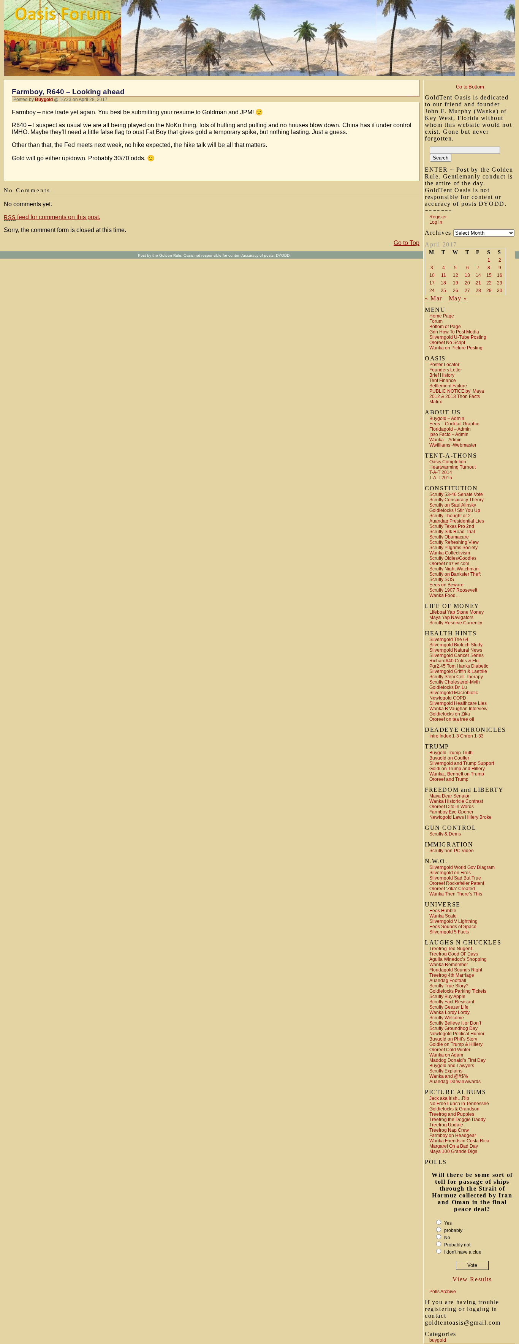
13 (467, 275)
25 (443, 290)
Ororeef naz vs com (449, 563)
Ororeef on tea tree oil (451, 719)
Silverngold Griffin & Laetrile (458, 671)
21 (478, 283)
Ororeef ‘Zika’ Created (452, 888)
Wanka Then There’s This (455, 894)
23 (499, 283)
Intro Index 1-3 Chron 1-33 (456, 736)
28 (478, 290)
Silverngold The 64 (448, 639)
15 (489, 275)
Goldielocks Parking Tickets (457, 991)
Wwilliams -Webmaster (452, 445)
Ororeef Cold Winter (449, 1049)
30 (499, 290)
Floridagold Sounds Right (455, 970)
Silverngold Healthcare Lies (458, 703)
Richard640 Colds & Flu (454, 660)
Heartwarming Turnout (452, 467)
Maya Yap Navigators (451, 617)
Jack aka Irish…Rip (449, 1098)
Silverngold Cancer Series (456, 655)
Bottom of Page (445, 326)
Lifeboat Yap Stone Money (456, 612)
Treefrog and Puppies (451, 1114)
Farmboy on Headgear (452, 1135)
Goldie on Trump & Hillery (456, 1044)
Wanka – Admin (445, 439)
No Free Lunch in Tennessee (459, 1103)
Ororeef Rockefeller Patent (456, 883)
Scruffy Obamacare (449, 537)
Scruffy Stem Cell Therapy (456, 676)
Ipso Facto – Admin (448, 434)
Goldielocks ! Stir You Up (454, 510)
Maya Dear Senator (449, 796)
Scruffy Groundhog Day (453, 1028)
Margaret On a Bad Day (453, 1146)
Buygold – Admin (446, 418)
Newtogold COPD (447, 698)
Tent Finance (442, 380)
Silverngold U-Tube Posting (457, 337)
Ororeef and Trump (448, 779)
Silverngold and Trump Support (461, 763)
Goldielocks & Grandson (454, 1109)
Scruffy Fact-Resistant (451, 1001)
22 (489, 283)
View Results (472, 1279)
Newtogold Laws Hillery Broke (460, 817)
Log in (435, 222)
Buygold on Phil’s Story (453, 1039)
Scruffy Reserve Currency (455, 622)
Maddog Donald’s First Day (457, 1060)
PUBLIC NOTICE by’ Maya (456, 391)
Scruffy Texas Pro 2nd (451, 526)
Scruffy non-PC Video (451, 850)
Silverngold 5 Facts (449, 932)
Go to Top (406, 243)
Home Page (441, 316)
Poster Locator (444, 364)
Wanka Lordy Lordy (449, 1012)
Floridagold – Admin (450, 429)
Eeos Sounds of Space (452, 926)
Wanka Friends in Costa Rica (459, 1140)
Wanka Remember (448, 964)
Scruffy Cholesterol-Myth (454, 682)
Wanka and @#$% (448, 1076)
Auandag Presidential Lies (456, 521)
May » (458, 298)
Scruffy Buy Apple (447, 996)
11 (443, 275)
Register (438, 217)
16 (499, 275)
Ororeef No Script (447, 342)
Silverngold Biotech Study (456, 645)
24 (432, 290)
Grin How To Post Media (454, 332)
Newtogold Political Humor (456, 1033)
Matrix (435, 401)
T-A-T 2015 (440, 477)
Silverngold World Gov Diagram (462, 867)
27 (467, 290)
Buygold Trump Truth (451, 752)
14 (478, 275)
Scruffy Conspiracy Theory (456, 499)
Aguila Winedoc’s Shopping (458, 959)
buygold (437, 1340)
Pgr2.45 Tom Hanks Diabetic (458, 666)
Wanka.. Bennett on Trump (456, 774)
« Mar (433, 298)
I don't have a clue (462, 1252)
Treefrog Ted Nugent (450, 948)
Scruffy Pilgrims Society (453, 547)
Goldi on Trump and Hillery (457, 768)
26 (455, 290)
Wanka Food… (444, 595)
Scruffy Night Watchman (454, 569)
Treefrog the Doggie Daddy (457, 1119)
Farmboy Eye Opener (451, 812)
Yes (448, 1223)
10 (432, 275)
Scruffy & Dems (445, 834)
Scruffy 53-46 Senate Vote (456, 494)
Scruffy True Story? (448, 986)
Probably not (457, 1245)
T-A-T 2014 (440, 472)
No (447, 1237)
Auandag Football (447, 980)
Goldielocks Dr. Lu (448, 687)
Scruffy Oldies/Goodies (452, 558)
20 (467, 283)
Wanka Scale (443, 916)
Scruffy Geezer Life (448, 1007)
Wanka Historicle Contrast (456, 801)
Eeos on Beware (446, 585)
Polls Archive (442, 1291)
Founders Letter (445, 370)
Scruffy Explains (445, 1071)
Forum (436, 321)
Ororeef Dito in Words (451, 806)
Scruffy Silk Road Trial (452, 531)
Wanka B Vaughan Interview (458, 708)
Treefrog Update (446, 1125)
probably (453, 1230)
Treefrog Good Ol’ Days (453, 954)
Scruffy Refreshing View (454, 542)
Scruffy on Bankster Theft (455, 574)
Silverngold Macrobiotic (453, 692)
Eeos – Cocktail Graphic (454, 423)
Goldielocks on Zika (449, 714)
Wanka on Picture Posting (456, 348)
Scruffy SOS (441, 579)
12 (455, 275)
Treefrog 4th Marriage (451, 975)
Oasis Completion (447, 461)
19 (455, 283)
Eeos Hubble (442, 910)
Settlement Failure (448, 386)
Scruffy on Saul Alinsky (452, 505)
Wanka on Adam (446, 1055)
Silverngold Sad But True (455, 878)
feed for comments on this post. (52, 217)
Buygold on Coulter (449, 758)
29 (489, 290)
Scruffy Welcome (446, 1017)
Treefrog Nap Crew (449, 1130)
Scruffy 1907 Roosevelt (453, 590)
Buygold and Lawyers (451, 1065)
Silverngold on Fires (450, 872)
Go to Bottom (470, 87)
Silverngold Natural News (455, 650)
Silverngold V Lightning (453, 921)
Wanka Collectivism (449, 553)
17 (432, 283)
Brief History (441, 375)
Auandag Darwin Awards (455, 1081)
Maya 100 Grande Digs (453, 1151)
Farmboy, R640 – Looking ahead (68, 92)
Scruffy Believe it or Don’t (455, 1023)
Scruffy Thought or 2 (450, 515)
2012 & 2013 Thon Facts (454, 396)
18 (443, 283)
